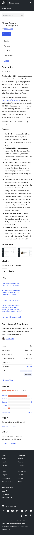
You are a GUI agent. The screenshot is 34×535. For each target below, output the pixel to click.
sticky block (28, 374)
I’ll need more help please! (11, 300)
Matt (4, 491)
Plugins (20, 462)
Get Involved (22, 471)
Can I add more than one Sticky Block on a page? (10, 284)
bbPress (6, 494)
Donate (21, 478)
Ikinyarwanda (11, 506)
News (4, 459)
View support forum (8, 426)
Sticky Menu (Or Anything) (11, 100)
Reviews (7, 46)
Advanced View (7, 380)
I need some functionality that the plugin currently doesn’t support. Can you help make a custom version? (12, 308)
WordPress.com (8, 488)
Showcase (21, 455)
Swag (21, 481)
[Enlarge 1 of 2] (14, 250)
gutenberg (24, 371)
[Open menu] (31, 3)
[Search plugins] (22, 15)
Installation (7, 51)
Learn (4, 471)
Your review (6, 412)
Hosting (4, 462)
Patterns (21, 465)
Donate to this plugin (9, 443)
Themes (21, 459)
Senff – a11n (8, 29)
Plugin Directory (7, 8)
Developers (6, 478)
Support (6, 61)
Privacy (4, 465)
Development (8, 56)
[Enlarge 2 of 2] (30, 250)
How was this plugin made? (11, 317)
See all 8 (29, 366)
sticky (29, 371)
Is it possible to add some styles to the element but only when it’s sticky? (11, 292)
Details (6, 41)
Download (6, 34)
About (4, 455)
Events (20, 475)
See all (30, 412)
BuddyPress (7, 498)
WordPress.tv (7, 481)
